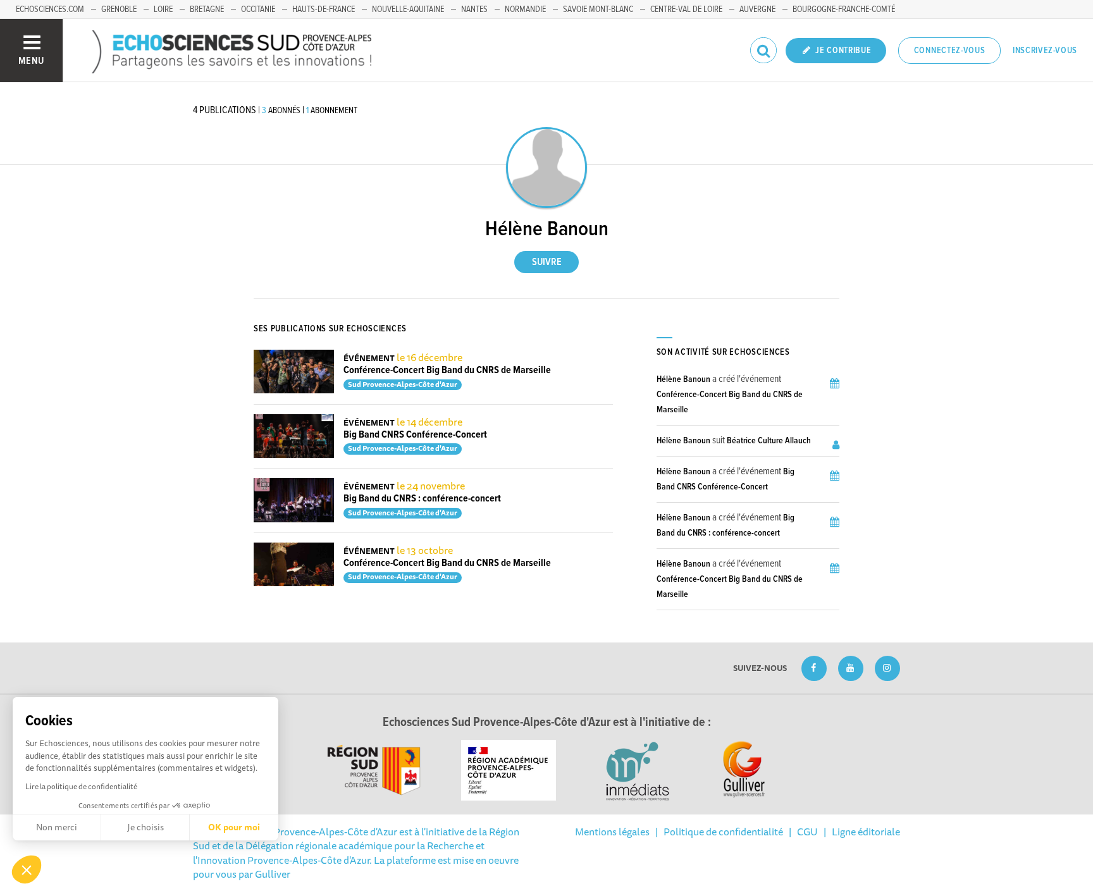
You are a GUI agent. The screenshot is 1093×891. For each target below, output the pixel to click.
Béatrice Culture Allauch (769, 440)
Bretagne (207, 9)
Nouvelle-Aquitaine (408, 9)
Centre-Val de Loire (686, 9)
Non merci (56, 827)
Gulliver (272, 874)
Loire (163, 9)
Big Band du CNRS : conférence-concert (422, 498)
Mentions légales (612, 831)
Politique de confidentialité (723, 831)
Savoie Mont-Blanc (598, 9)
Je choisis (145, 827)
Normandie (525, 9)
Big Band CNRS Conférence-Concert (415, 434)
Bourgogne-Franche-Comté (844, 9)
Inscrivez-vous (1045, 50)
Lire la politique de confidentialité (81, 786)
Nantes (474, 9)
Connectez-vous (949, 50)
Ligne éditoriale (866, 831)
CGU (807, 831)
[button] (26, 869)
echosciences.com (50, 9)
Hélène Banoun (683, 379)
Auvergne (757, 9)
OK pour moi (234, 827)
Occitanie (258, 9)
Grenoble (119, 9)
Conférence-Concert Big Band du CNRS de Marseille (447, 370)
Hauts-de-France (323, 9)
